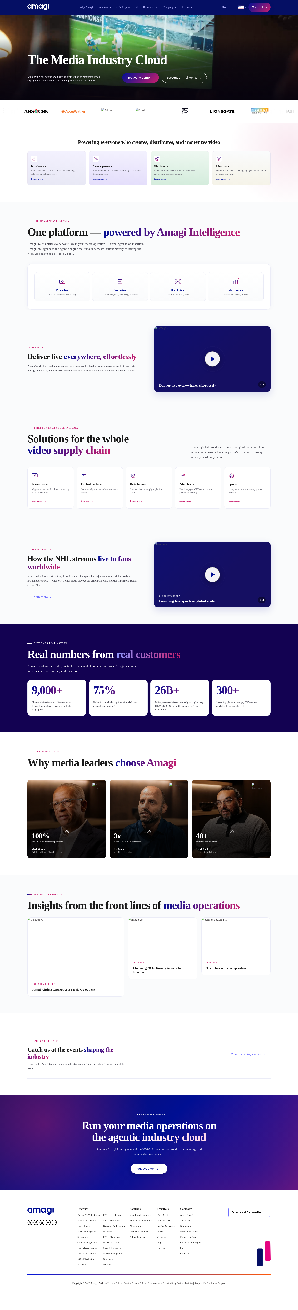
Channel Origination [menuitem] (87, 1242)
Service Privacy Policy (135, 1283)
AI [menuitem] (136, 7)
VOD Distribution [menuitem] (86, 1259)
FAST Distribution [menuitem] (112, 1215)
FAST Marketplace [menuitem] (112, 1237)
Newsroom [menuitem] (185, 1226)
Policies (189, 1283)
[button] (241, 7)
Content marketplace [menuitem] (140, 1231)
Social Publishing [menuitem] (111, 1220)
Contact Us (259, 7)
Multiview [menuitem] (108, 1264)
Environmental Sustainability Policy (165, 1283)
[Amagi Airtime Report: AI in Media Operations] (76, 957)
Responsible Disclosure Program (210, 1283)
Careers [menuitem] (183, 1248)
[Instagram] (42, 1223)
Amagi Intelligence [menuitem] (112, 1253)
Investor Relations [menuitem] (189, 1231)
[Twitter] (30, 1223)
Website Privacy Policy (110, 1283)
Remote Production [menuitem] (86, 1220)
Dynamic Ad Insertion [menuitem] (114, 1226)
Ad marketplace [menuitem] (137, 1237)
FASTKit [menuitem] (81, 1264)
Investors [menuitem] (187, 7)
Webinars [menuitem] (161, 1237)
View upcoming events (248, 1054)
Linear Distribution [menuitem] (86, 1253)
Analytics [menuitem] (107, 1231)
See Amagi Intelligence (184, 77)
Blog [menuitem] (159, 1242)
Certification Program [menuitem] (191, 1242)
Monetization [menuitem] (136, 1226)
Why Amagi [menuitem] (86, 7)
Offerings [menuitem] (121, 7)
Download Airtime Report (249, 1212)
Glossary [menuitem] (161, 1248)
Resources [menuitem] (148, 7)
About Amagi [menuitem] (186, 1215)
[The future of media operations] (236, 946)
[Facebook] (36, 1223)
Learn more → (38, 178)
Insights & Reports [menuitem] (166, 1226)
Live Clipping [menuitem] (84, 1226)
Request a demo (140, 77)
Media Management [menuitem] (87, 1231)
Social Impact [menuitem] (187, 1220)
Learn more (42, 597)
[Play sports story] (212, 359)
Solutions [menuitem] (103, 7)
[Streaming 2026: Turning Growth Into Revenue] (162, 948)
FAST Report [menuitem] (163, 1220)
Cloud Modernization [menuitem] (140, 1215)
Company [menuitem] (168, 7)
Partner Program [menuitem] (188, 1237)
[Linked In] (54, 1223)
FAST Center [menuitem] (163, 1215)
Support (228, 7)
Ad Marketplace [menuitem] (111, 1242)
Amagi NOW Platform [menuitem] (88, 1215)
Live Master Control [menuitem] (87, 1248)
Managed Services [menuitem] (112, 1248)
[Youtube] (48, 1223)
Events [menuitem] (160, 1231)
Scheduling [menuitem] (82, 1237)
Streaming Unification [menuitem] (141, 1220)
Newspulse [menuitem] (108, 1259)
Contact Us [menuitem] (185, 1253)
